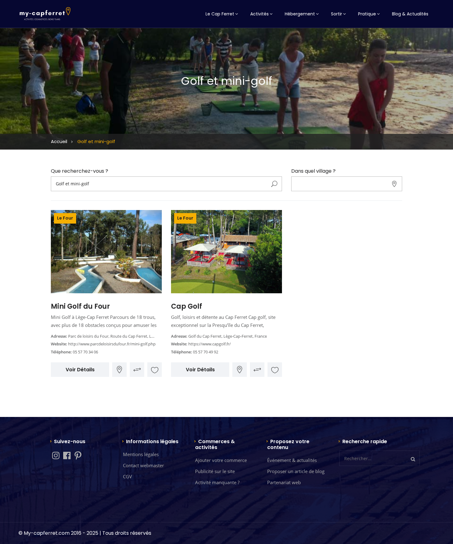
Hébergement (300, 14)
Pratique (367, 14)
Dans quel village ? (313, 171)
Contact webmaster (143, 465)
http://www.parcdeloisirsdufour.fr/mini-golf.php (112, 344)
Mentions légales (141, 454)
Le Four (65, 218)
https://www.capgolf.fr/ (209, 344)
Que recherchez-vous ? (79, 171)
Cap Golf (186, 306)
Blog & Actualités (410, 14)
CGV (127, 476)
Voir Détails (80, 369)
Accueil (59, 141)
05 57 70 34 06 (85, 352)
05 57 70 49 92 (205, 352)
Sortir (336, 14)
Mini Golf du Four (80, 306)
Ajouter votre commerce (221, 460)
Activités (259, 14)
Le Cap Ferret (220, 14)
